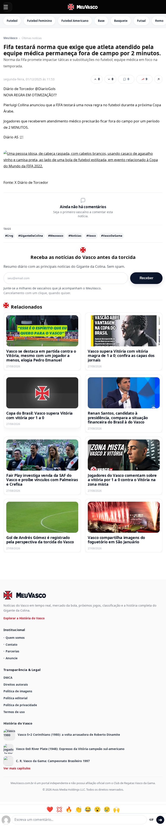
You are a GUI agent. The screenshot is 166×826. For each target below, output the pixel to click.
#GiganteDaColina (30, 236)
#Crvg (9, 236)
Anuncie (12, 658)
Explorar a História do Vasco (24, 618)
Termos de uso (14, 712)
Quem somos (15, 638)
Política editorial (15, 698)
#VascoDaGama (111, 236)
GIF (151, 819)
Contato (11, 644)
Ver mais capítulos (16, 768)
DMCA (7, 677)
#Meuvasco (55, 236)
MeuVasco (10, 38)
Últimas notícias (32, 38)
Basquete (121, 21)
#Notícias (75, 236)
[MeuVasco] (83, 7)
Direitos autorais (15, 684)
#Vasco (91, 236)
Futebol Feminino (39, 21)
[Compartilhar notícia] (158, 79)
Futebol (12, 21)
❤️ (49, 809)
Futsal (141, 21)
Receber (146, 278)
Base (101, 21)
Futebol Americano (74, 21)
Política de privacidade (20, 705)
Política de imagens (17, 691)
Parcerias (12, 651)
